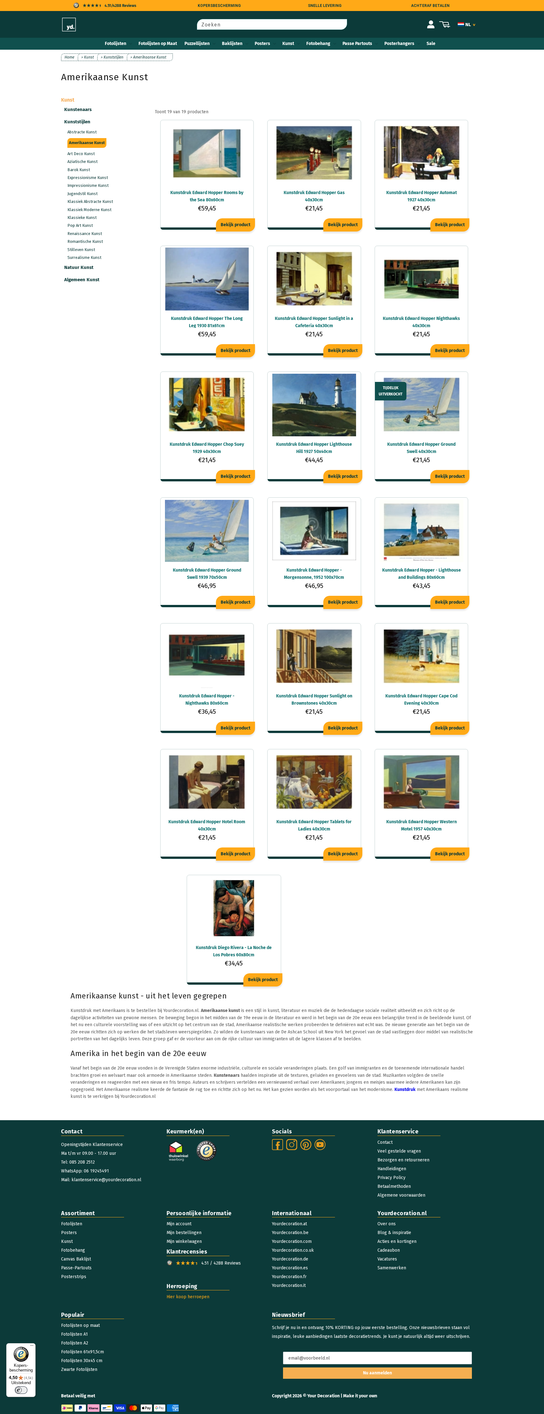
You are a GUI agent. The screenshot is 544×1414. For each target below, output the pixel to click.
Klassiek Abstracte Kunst (90, 201)
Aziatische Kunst (82, 161)
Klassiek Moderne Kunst (89, 209)
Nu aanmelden (377, 1373)
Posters (262, 43)
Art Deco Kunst (81, 153)
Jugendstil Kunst (82, 193)
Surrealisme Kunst (84, 257)
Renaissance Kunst (84, 233)
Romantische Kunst (85, 241)
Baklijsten (232, 43)
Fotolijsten (115, 43)
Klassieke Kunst (82, 217)
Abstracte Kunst (82, 132)
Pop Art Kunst (80, 225)
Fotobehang (318, 43)
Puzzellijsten (197, 43)
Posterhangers (399, 43)
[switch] (21, 1390)
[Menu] (32, 1347)
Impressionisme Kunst (88, 185)
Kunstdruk (405, 1089)
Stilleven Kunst (81, 249)
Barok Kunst (78, 169)
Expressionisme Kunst (87, 177)
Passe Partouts (357, 43)
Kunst (288, 43)
